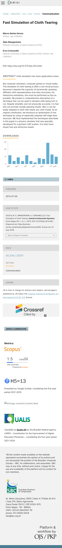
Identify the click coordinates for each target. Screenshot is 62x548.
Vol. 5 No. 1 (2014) (31, 14)
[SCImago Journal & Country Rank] (21, 403)
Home (6, 14)
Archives (15, 14)
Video (10, 179)
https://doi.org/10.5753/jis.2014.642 (24, 66)
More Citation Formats (18, 235)
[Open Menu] (3, 3)
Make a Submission (16, 329)
